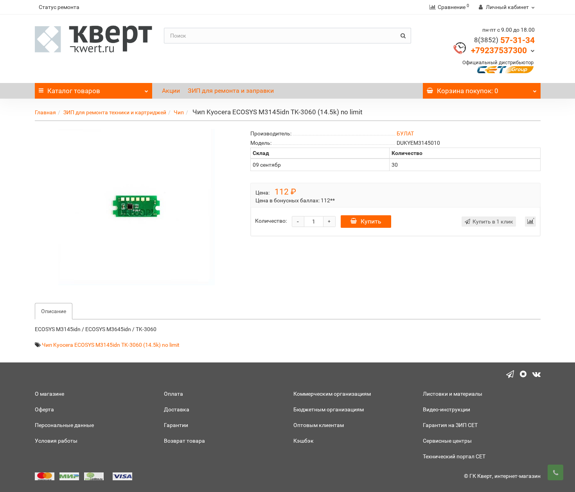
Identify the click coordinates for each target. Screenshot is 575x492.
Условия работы (56, 441)
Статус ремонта (59, 7)
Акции (171, 90)
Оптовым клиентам (318, 425)
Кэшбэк (303, 441)
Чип (179, 112)
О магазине (49, 394)
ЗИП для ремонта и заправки (231, 90)
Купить (371, 221)
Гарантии (176, 425)
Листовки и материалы (452, 394)
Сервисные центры (447, 441)
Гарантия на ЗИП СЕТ (450, 425)
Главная (45, 112)
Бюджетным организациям (328, 409)
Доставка (176, 409)
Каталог (73, 91)
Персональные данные (64, 425)
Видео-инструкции (446, 409)
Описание (53, 311)
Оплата (173, 394)
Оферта (44, 409)
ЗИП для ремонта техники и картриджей (114, 112)
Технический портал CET (454, 456)
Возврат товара (184, 441)
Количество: (271, 221)
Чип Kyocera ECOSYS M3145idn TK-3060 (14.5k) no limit (111, 345)
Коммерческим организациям (332, 394)
